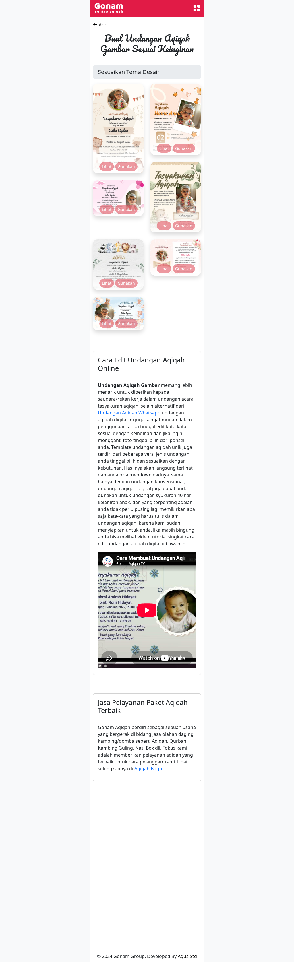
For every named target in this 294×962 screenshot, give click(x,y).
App (102, 25)
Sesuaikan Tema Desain (129, 72)
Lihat (106, 166)
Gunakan (126, 166)
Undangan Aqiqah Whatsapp (129, 413)
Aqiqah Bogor (149, 768)
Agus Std (187, 956)
